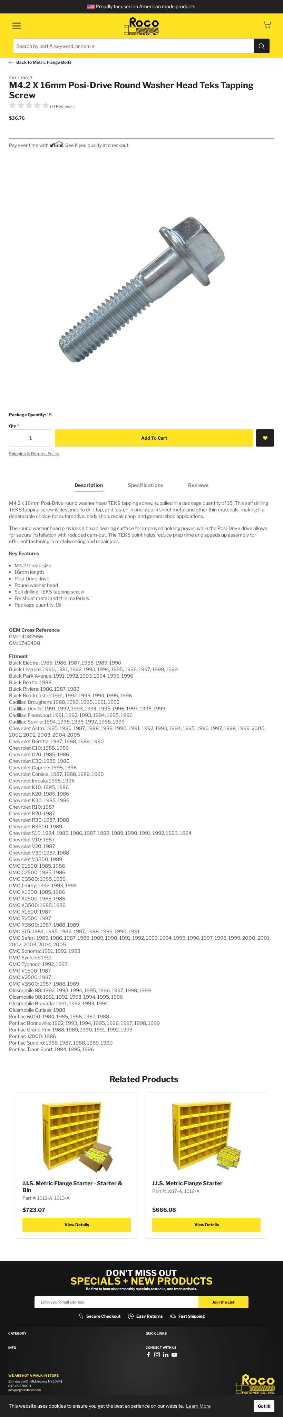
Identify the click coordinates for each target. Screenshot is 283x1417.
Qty (12, 425)
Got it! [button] (264, 1406)
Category (17, 1333)
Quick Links (156, 1333)
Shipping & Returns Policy (34, 453)
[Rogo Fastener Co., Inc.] (141, 26)
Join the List (223, 1302)
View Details (77, 1224)
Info (12, 1347)
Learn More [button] (198, 1406)
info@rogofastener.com (24, 1390)
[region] (141, 776)
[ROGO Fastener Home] (255, 1384)
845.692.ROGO (19, 1386)
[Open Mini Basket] (266, 24)
